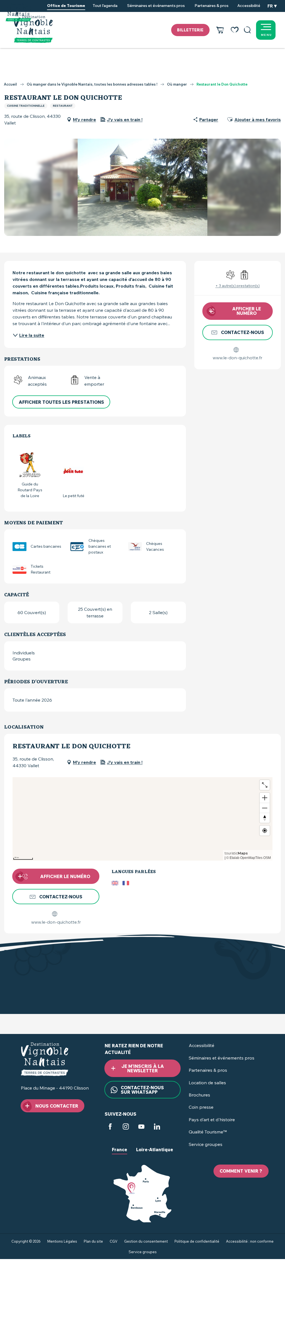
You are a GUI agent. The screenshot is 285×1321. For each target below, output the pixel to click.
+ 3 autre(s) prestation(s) (237, 285)
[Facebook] (110, 1127)
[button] (247, 30)
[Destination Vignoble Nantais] (33, 29)
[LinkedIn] (157, 1127)
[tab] (119, 1154)
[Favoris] (234, 30)
